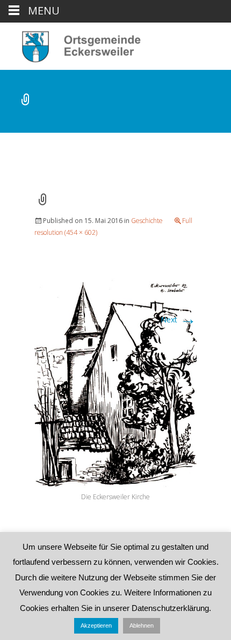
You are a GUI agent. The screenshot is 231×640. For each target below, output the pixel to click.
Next (179, 319)
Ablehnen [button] (141, 625)
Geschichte (147, 220)
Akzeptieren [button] (96, 625)
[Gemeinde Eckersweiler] (75, 44)
